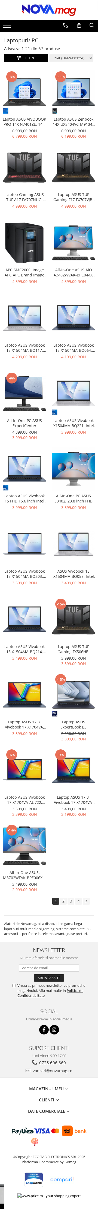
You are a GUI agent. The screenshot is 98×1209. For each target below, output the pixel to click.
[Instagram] (54, 1029)
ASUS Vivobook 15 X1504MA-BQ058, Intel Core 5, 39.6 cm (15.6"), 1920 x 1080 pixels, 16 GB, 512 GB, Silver (73, 574)
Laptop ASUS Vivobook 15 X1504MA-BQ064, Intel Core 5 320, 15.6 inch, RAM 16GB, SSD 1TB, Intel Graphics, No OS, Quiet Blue (73, 348)
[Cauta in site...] (92, 25)
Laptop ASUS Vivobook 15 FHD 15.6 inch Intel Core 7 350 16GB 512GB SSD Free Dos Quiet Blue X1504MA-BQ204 (24, 498)
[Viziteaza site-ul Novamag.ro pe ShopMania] (33, 1179)
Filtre (28, 57)
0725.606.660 (52, 1062)
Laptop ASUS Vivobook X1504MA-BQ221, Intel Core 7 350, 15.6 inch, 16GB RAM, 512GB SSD (73, 423)
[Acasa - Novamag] (49, 10)
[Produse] (7, 27)
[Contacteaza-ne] (65, 25)
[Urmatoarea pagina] (86, 901)
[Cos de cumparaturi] (79, 25)
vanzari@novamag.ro (52, 1070)
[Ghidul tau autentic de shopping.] (62, 1180)
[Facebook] (44, 1029)
